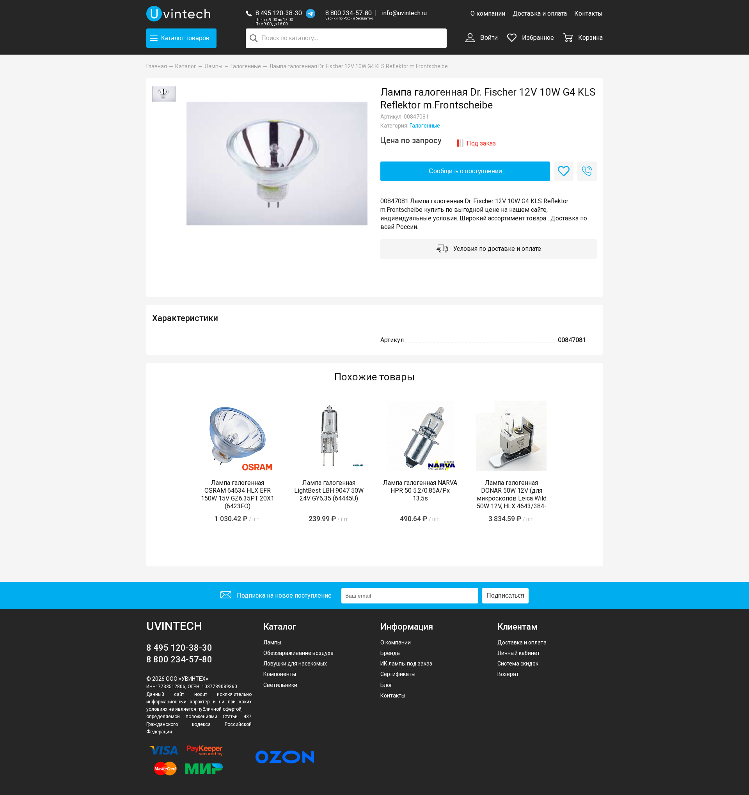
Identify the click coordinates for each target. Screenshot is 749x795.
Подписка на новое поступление (283, 595)
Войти (488, 37)
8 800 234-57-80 (349, 13)
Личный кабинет (518, 653)
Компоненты (279, 674)
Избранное (537, 37)
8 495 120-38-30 (279, 13)
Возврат (508, 674)
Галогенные (425, 125)
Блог (386, 685)
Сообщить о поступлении (465, 171)
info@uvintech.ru (404, 13)
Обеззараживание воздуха (298, 653)
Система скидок (517, 663)
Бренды (390, 653)
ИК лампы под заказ (406, 663)
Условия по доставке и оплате (496, 248)
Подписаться (505, 595)
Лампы (272, 642)
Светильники (280, 685)
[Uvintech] (179, 13)
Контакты (588, 13)
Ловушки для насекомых (295, 663)
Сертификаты (397, 674)
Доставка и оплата (540, 13)
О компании (487, 13)
